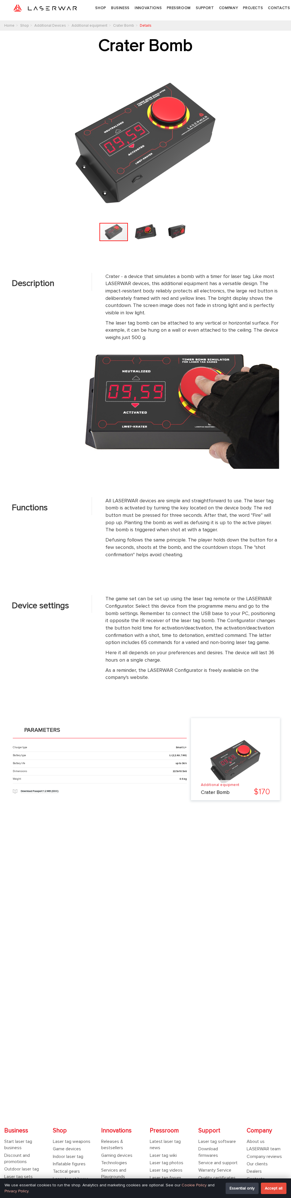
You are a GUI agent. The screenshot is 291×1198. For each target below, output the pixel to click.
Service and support (218, 1163)
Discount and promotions (17, 1158)
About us (256, 1141)
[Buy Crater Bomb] (235, 762)
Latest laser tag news (165, 1145)
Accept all (273, 1188)
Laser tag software (217, 1141)
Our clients (257, 1164)
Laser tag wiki (163, 1155)
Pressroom (179, 8)
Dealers (254, 1171)
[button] (273, 144)
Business (120, 8)
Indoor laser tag (68, 1156)
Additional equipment (220, 784)
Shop (100, 8)
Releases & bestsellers (112, 1145)
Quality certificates (217, 1178)
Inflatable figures (69, 1164)
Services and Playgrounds (113, 1173)
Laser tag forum (165, 1178)
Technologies (114, 1163)
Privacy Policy (16, 1191)
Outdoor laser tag (21, 1169)
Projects (253, 8)
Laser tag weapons (71, 1141)
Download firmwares (208, 1152)
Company (228, 8)
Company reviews (264, 1156)
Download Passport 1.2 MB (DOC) (40, 791)
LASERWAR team (263, 1149)
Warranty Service (214, 1170)
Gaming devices (116, 1155)
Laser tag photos (166, 1163)
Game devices (67, 1149)
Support (205, 8)
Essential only (242, 1188)
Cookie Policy (194, 1185)
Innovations (148, 8)
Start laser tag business (18, 1145)
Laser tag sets (18, 1177)
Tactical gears (66, 1171)
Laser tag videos (166, 1170)
